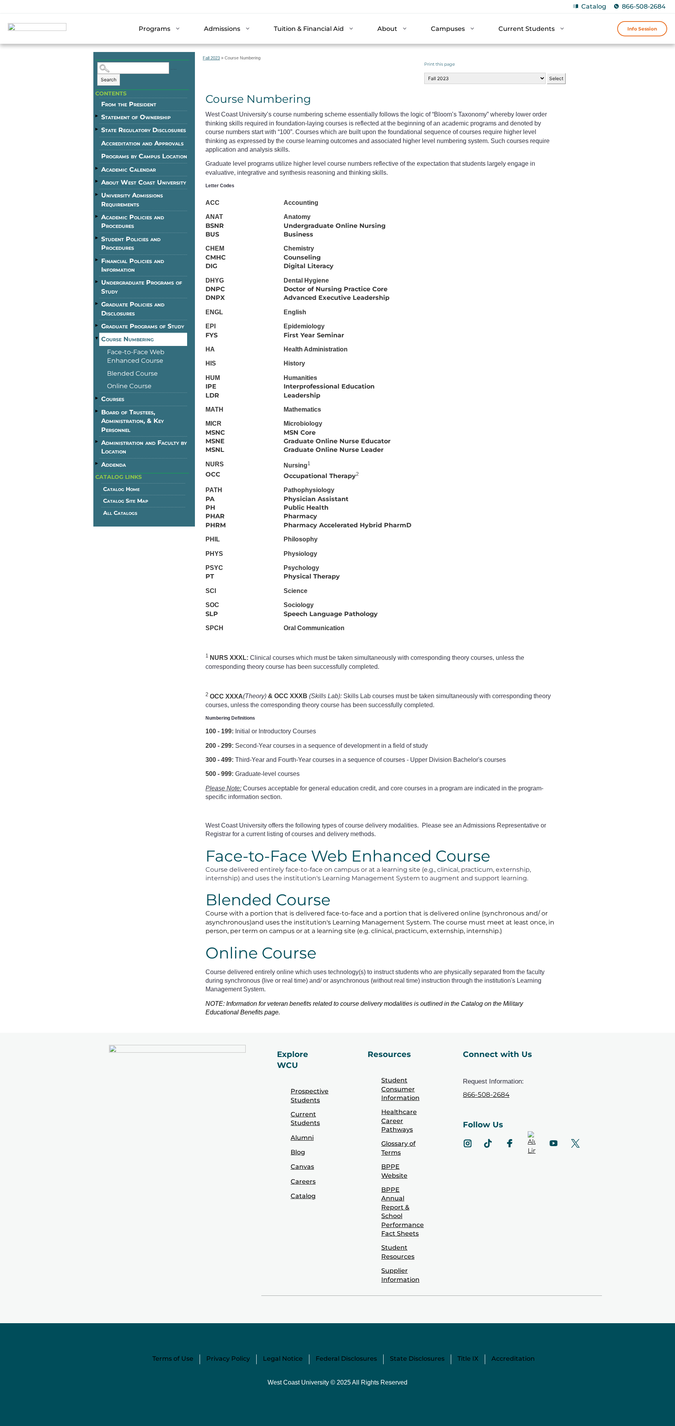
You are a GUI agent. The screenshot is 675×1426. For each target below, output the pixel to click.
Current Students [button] (526, 28)
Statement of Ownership (136, 117)
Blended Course (132, 373)
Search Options (174, 69)
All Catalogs (120, 512)
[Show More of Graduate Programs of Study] (97, 325)
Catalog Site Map (125, 500)
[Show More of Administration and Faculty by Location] (97, 441)
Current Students (305, 1119)
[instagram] (467, 1143)
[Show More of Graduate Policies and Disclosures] (97, 303)
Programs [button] (154, 28)
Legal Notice (283, 1358)
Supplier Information (400, 1275)
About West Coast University (143, 182)
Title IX (468, 1358)
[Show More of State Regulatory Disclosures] (97, 129)
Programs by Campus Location (144, 156)
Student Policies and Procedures (131, 243)
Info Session (642, 29)
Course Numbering (127, 339)
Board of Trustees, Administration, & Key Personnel (132, 421)
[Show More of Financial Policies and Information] (97, 260)
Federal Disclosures (346, 1358)
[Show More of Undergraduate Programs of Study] (97, 281)
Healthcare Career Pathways (399, 1120)
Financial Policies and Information (132, 265)
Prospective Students (310, 1095)
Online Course (129, 386)
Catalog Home (121, 489)
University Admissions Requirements (132, 200)
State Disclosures (417, 1358)
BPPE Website (394, 1171)
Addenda (113, 464)
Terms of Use (172, 1358)
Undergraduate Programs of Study (141, 287)
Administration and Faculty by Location (144, 447)
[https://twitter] (575, 1143)
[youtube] (553, 1143)
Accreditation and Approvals (142, 143)
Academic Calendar (128, 169)
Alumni (302, 1137)
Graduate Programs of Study (142, 326)
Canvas (302, 1166)
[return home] (37, 30)
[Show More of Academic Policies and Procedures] (97, 216)
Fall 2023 (211, 58)
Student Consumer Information (400, 1089)
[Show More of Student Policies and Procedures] (97, 238)
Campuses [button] (448, 28)
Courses (112, 399)
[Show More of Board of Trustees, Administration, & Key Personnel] (97, 411)
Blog (298, 1152)
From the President (128, 104)
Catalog (593, 6)
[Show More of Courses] (97, 397)
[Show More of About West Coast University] (97, 181)
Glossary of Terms (398, 1148)
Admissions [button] (222, 28)
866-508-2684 (644, 6)
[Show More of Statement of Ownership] (97, 116)
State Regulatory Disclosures (143, 130)
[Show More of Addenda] (97, 463)
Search (108, 79)
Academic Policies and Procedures (132, 221)
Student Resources (397, 1252)
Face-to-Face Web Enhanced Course (135, 356)
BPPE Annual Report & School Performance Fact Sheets (402, 1211)
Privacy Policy (228, 1358)
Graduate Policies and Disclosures (132, 309)
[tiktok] (488, 1143)
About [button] (387, 28)
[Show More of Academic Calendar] (97, 168)
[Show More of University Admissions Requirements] (97, 194)
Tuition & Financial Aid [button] (309, 28)
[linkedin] (531, 1143)
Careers (303, 1181)
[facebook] (509, 1143)
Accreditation (513, 1358)
